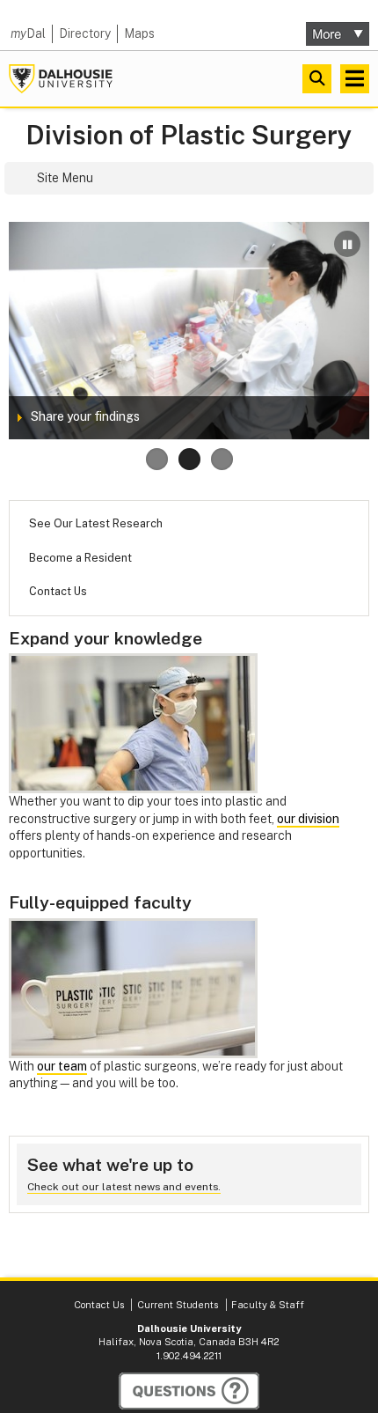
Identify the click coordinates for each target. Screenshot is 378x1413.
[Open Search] (316, 78)
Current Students (177, 1305)
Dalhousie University (61, 78)
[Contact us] (189, 1391)
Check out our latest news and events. (124, 1187)
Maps (139, 33)
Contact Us (58, 591)
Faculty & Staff (267, 1305)
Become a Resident (80, 557)
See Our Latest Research (96, 523)
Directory (85, 33)
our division (308, 819)
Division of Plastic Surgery (189, 135)
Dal (28, 33)
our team (62, 1066)
